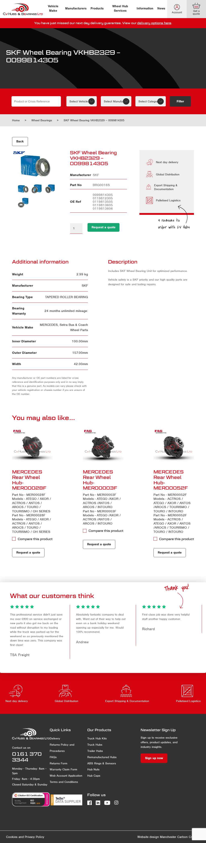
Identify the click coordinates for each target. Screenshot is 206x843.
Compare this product (35, 539)
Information (145, 8)
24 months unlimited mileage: (66, 311)
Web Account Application (66, 775)
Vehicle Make (53, 8)
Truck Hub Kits (97, 738)
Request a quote (103, 227)
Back (20, 141)
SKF (85, 285)
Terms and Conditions (64, 782)
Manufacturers (76, 8)
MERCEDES (49, 325)
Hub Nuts (93, 769)
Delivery (55, 738)
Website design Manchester (156, 837)
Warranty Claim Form (63, 769)
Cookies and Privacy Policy (25, 837)
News (161, 8)
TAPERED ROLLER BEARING (66, 297)
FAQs (53, 757)
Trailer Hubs (95, 751)
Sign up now (154, 758)
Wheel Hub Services (120, 8)
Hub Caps (93, 775)
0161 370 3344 (27, 757)
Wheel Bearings (41, 120)
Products (97, 8)
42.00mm (81, 364)
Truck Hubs (94, 744)
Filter (180, 101)
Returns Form (58, 763)
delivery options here (154, 23)
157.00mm (80, 353)
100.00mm (80, 341)
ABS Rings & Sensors (101, 763)
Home (16, 120)
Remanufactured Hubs (101, 757)
